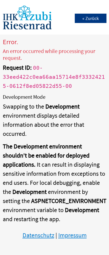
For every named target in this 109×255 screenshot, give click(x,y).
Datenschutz (38, 235)
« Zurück (90, 18)
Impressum (72, 235)
